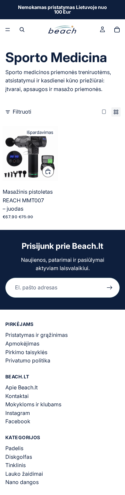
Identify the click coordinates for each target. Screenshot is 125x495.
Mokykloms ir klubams (33, 404)
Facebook (17, 421)
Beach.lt (87, 246)
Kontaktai (17, 396)
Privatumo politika (27, 360)
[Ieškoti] (22, 29)
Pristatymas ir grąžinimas (36, 335)
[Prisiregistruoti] (110, 288)
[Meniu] (7, 29)
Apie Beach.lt (21, 387)
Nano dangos (22, 482)
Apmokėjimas (22, 343)
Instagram (17, 413)
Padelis (14, 448)
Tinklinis (15, 465)
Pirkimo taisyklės (26, 352)
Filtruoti (22, 111)
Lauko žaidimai (24, 473)
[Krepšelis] (117, 29)
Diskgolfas (18, 456)
